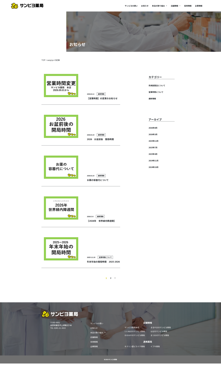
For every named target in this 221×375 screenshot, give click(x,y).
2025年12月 (153, 140)
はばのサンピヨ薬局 (159, 331)
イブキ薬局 (155, 346)
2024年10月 (153, 167)
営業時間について (156, 92)
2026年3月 (153, 134)
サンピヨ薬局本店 (132, 327)
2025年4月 (153, 154)
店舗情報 (174, 5)
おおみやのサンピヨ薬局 (135, 335)
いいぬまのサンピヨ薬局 (135, 331)
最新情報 (152, 98)
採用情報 (188, 5)
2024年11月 (153, 160)
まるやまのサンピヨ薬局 (161, 327)
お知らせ (144, 5)
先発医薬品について (157, 85)
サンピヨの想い (131, 5)
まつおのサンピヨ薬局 (160, 335)
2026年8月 (153, 127)
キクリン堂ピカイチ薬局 (135, 346)
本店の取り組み (158, 5)
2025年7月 (153, 147)
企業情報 (198, 5)
